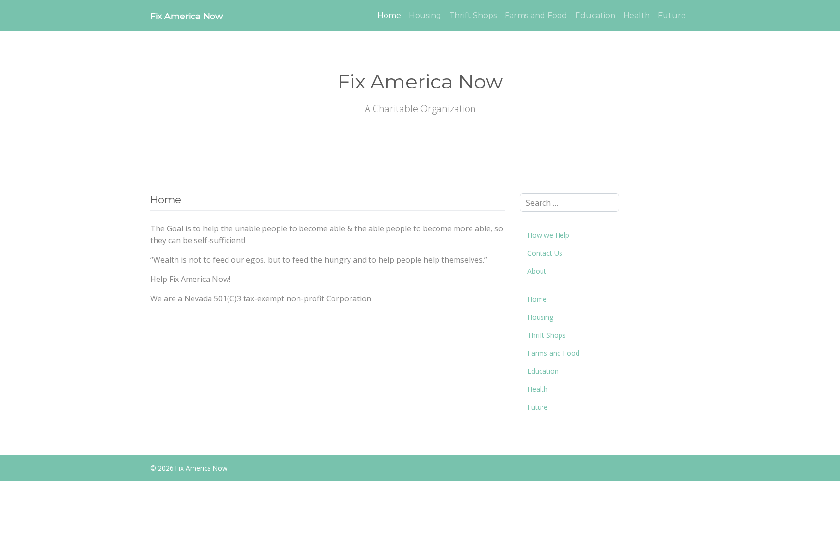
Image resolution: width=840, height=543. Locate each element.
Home (389, 15)
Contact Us (544, 253)
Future (672, 15)
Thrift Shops (473, 15)
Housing (425, 15)
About (536, 271)
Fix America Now (186, 16)
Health (636, 15)
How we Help (548, 235)
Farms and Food (536, 15)
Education (595, 15)
